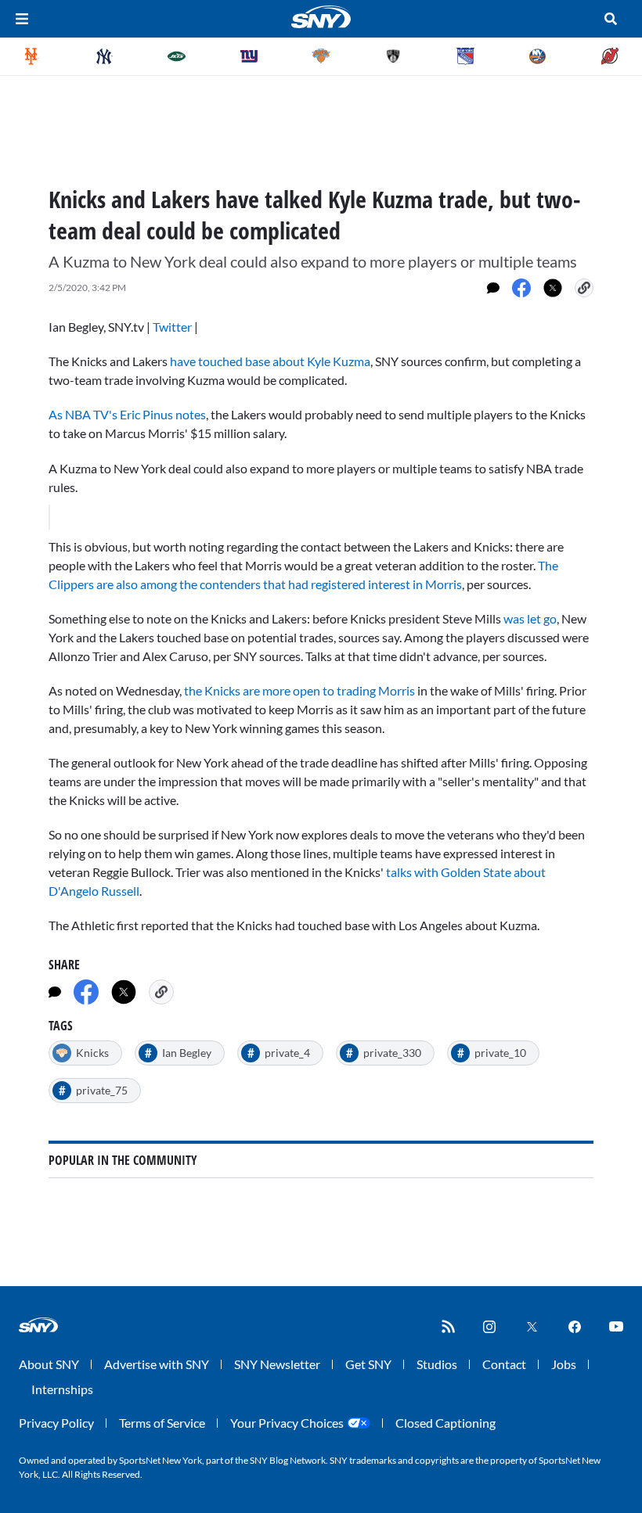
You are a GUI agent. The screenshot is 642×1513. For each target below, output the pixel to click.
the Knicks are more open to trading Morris (299, 690)
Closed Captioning (445, 1422)
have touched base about (270, 361)
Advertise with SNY (156, 1364)
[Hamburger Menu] (22, 18)
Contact (504, 1364)
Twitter (172, 326)
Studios (437, 1364)
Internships (62, 1389)
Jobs (563, 1364)
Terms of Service (162, 1422)
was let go (530, 618)
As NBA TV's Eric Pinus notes (127, 414)
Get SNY (368, 1364)
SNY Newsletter (277, 1364)
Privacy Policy (56, 1422)
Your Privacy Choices (287, 1422)
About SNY (49, 1364)
